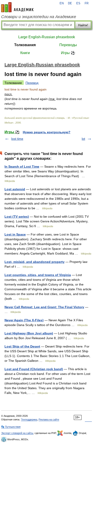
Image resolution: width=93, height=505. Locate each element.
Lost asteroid (15, 189)
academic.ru (17, 7)
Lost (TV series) (17, 216)
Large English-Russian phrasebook (46, 37)
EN (62, 3)
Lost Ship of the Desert (22, 346)
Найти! (83, 25)
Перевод (32, 83)
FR (86, 3)
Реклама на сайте (49, 419)
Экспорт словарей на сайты (17, 433)
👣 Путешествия (11, 426)
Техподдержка (29, 419)
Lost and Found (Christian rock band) (34, 369)
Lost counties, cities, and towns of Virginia (38, 275)
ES (78, 3)
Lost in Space (15, 234)
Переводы (68, 45)
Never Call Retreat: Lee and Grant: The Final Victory (44, 307)
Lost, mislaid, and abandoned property (35, 262)
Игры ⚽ (68, 53)
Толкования (25, 45)
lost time (17, 139)
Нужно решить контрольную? (46, 132)
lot (83, 139)
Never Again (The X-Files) (24, 320)
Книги (25, 53)
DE (70, 3)
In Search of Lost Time (22, 166)
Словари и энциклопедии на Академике (38, 16)
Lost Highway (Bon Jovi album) (29, 333)
